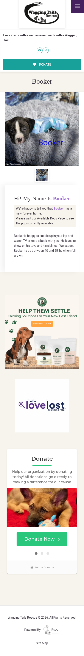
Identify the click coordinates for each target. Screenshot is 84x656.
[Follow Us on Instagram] (46, 50)
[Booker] (42, 129)
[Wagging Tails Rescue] (42, 13)
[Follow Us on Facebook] (40, 50)
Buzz (55, 629)
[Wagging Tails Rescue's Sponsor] (42, 331)
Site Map (42, 643)
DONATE (44, 64)
